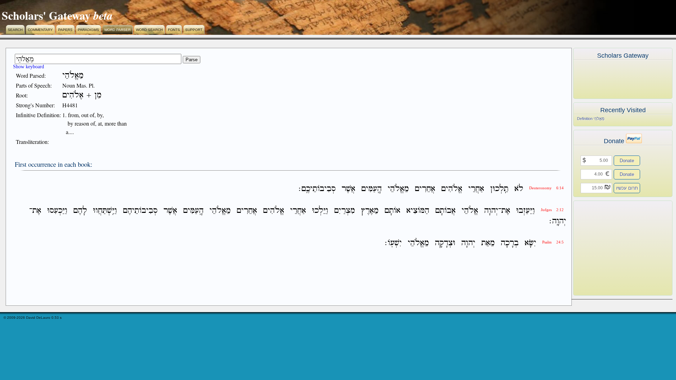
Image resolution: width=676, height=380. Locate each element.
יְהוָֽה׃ (557, 221)
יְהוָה (491, 210)
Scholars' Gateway (46, 15)
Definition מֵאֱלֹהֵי (591, 118)
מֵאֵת (488, 243)
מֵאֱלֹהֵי (398, 188)
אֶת (505, 210)
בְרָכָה (510, 243)
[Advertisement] (612, 248)
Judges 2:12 (552, 210)
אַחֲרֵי (476, 188)
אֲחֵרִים (425, 188)
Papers (65, 30)
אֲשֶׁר (348, 188)
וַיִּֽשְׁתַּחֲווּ (105, 210)
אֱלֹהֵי (470, 210)
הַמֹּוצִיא (417, 210)
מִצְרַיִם (344, 210)
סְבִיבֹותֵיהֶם (140, 210)
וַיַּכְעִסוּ (57, 210)
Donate (627, 160)
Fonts (174, 30)
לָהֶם (80, 210)
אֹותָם (392, 210)
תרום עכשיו (627, 188)
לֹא (518, 188)
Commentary (40, 30)
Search (15, 30)
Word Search (149, 30)
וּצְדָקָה (445, 243)
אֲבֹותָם (445, 210)
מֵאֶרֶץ (369, 210)
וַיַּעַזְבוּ (525, 210)
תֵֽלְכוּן (499, 188)
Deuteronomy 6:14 (546, 188)
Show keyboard (28, 66)
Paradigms (88, 30)
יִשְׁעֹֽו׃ (393, 243)
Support (193, 30)
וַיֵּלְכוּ (320, 210)
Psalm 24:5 (553, 242)
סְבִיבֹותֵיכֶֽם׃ (317, 188)
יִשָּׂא (530, 243)
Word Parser (117, 30)
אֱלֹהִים (451, 188)
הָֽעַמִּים (371, 188)
